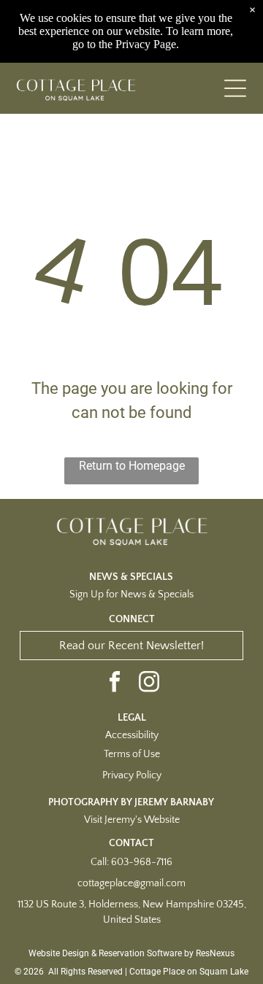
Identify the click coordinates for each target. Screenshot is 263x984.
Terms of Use (132, 754)
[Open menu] (235, 88)
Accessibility (132, 735)
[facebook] (114, 683)
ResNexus (215, 953)
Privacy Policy (131, 775)
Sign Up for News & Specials (131, 594)
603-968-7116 (141, 862)
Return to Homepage (132, 466)
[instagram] (149, 683)
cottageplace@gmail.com (131, 883)
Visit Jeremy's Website (132, 820)
